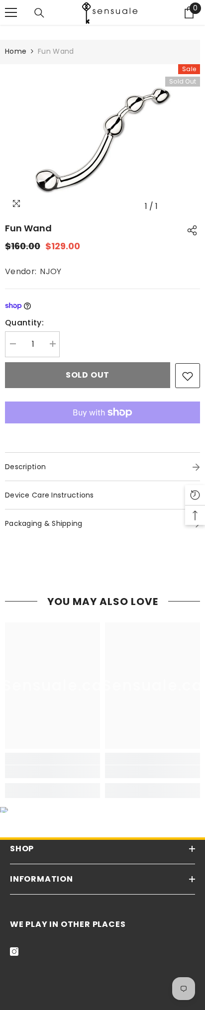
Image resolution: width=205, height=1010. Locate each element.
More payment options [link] (102, 429)
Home (15, 51)
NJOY (50, 271)
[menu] (11, 12)
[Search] (39, 13)
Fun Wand (28, 228)
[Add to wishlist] (187, 375)
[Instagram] (14, 951)
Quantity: (24, 322)
